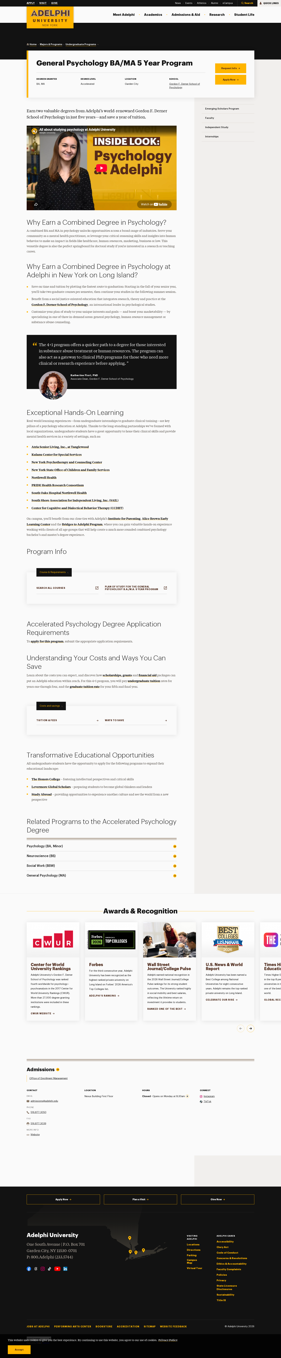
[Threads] (36, 1269)
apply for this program (47, 641)
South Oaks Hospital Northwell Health (59, 493)
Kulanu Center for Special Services (57, 454)
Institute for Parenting (124, 518)
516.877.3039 (38, 1123)
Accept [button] (19, 1350)
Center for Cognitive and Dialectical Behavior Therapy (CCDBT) (77, 508)
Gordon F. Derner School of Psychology (60, 304)
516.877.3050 (38, 1112)
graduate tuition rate (85, 686)
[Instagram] (43, 1269)
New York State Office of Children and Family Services (71, 470)
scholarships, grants (117, 675)
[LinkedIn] (65, 1269)
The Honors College (46, 779)
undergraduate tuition (144, 681)
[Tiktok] (49, 1269)
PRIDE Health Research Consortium (58, 485)
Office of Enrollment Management (48, 1078)
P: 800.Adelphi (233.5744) (50, 1257)
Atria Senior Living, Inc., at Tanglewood (60, 447)
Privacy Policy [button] (168, 1340)
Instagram (209, 1096)
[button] (247, 3)
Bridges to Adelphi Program (82, 524)
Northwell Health (44, 477)
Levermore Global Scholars (51, 787)
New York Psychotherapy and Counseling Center (67, 462)
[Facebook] (29, 1269)
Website (35, 1134)
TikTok (207, 1101)
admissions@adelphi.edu (44, 1101)
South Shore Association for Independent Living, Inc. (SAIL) (75, 500)
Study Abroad (42, 794)
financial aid (148, 675)
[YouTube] (57, 1269)
